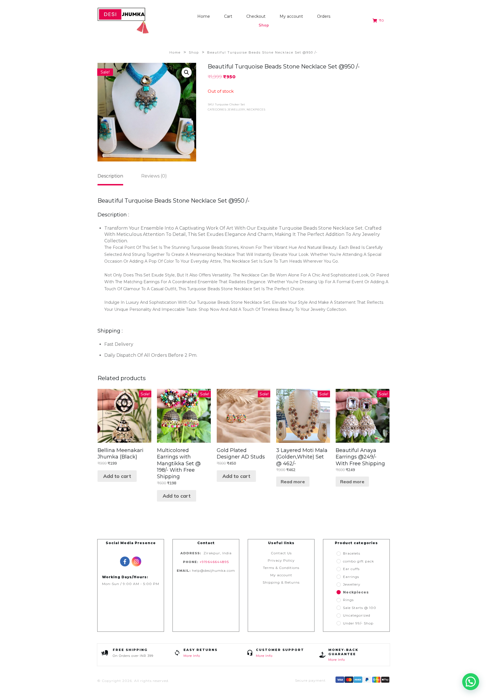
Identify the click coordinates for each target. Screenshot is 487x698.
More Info (191, 656)
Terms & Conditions (281, 568)
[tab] (110, 177)
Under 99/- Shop (358, 623)
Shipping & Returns (281, 582)
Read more (293, 481)
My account (281, 575)
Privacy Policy (281, 560)
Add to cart (117, 476)
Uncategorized (356, 615)
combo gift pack (358, 561)
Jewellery (236, 109)
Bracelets (351, 553)
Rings (348, 600)
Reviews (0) (154, 176)
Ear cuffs (351, 569)
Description (110, 176)
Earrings (351, 577)
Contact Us (281, 553)
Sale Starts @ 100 (359, 608)
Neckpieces (256, 109)
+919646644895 (214, 562)
